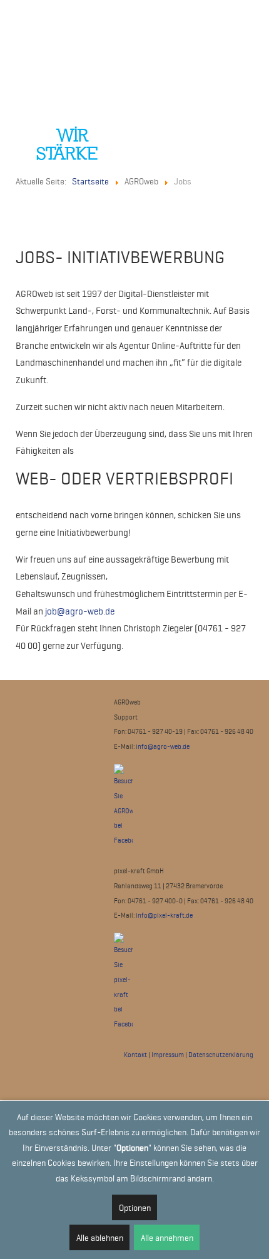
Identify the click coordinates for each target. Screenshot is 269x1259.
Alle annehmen (167, 1238)
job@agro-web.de (79, 611)
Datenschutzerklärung (220, 1054)
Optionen (135, 1208)
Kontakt (135, 1054)
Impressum (167, 1054)
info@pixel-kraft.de (164, 915)
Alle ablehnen (99, 1238)
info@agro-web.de (163, 746)
